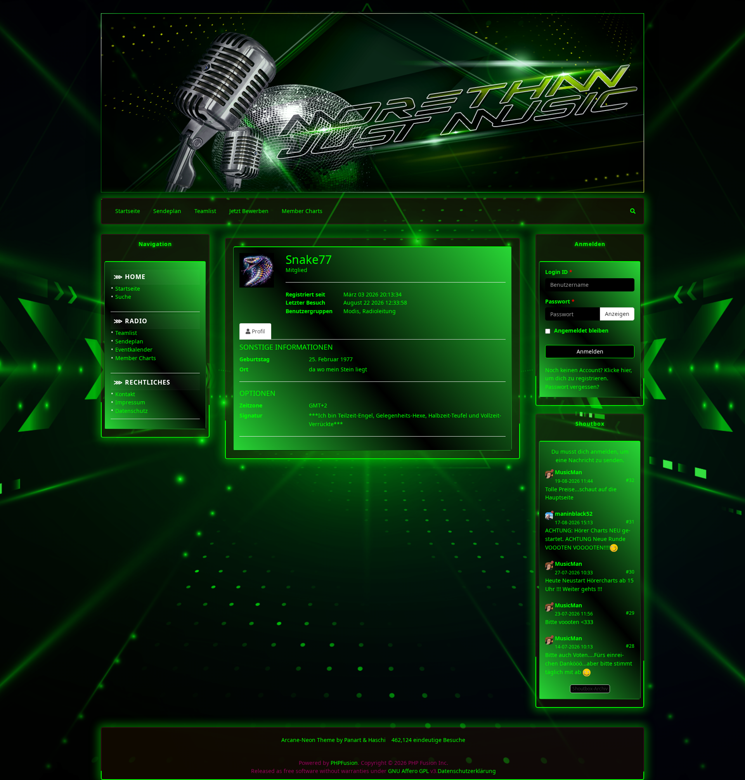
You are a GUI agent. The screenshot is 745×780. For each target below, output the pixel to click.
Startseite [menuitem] (127, 211)
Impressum (130, 402)
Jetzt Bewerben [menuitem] (249, 211)
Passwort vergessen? (572, 386)
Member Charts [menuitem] (302, 211)
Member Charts (135, 358)
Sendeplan (129, 341)
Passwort (560, 301)
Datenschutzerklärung (467, 771)
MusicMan (568, 472)
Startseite (127, 288)
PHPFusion (344, 762)
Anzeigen (617, 313)
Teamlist (126, 332)
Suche (123, 296)
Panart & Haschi (365, 740)
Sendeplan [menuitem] (167, 211)
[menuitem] (633, 211)
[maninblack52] (549, 515)
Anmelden (590, 351)
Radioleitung (379, 311)
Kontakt (125, 394)
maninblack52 (574, 513)
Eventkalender (133, 349)
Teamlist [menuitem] (205, 211)
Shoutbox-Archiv (590, 688)
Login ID (558, 272)
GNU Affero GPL (408, 771)
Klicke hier (617, 370)
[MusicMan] (549, 474)
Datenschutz (131, 410)
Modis (351, 311)
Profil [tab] (257, 331)
